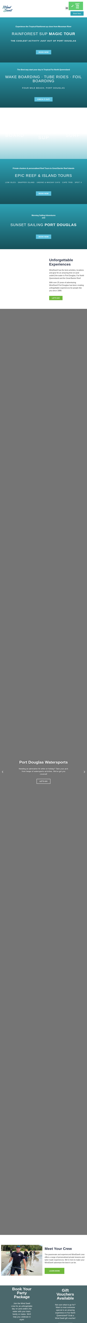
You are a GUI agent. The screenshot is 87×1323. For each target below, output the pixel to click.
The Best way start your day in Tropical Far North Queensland (43, 70)
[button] (67, 8)
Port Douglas (43, 225)
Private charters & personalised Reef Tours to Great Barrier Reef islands (43, 168)
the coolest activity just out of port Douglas (43, 41)
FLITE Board (14, 133)
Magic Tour (43, 34)
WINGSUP (44, 135)
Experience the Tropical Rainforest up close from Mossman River (43, 27)
